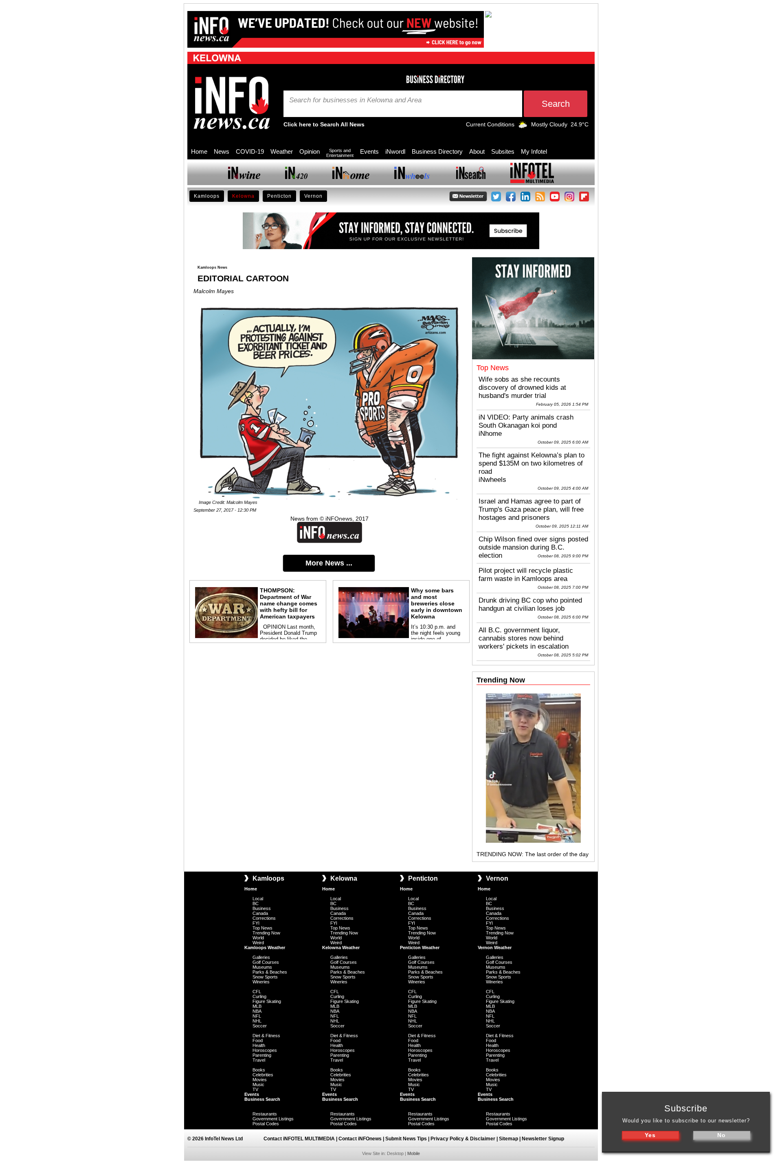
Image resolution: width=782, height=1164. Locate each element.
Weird (258, 942)
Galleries (261, 957)
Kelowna (243, 196)
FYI (256, 923)
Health (259, 1045)
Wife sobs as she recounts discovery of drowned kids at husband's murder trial (522, 387)
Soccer (260, 1025)
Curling (259, 996)
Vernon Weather (495, 947)
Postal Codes (266, 1123)
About (477, 151)
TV (255, 1089)
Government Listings (273, 1118)
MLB (257, 1006)
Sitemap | (510, 1139)
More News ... (328, 563)
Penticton (279, 196)
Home (199, 151)
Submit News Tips (406, 1139)
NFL (257, 1016)
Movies (260, 1079)
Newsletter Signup (543, 1139)
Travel (259, 1060)
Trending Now (266, 932)
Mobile (413, 1153)
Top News (262, 927)
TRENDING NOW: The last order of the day (533, 854)
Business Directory (437, 151)
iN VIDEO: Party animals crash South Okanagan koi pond (526, 421)
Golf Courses (266, 962)
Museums (262, 967)
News (221, 151)
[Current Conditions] (522, 126)
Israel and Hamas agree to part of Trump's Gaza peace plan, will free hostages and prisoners (531, 509)
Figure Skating (267, 1001)
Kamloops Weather (264, 947)
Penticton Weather (419, 947)
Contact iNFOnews (360, 1139)
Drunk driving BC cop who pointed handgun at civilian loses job (530, 604)
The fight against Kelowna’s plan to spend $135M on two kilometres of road (531, 463)
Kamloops (207, 196)
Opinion (309, 151)
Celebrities (263, 1074)
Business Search (262, 1099)
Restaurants (265, 1113)
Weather (281, 151)
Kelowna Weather (341, 947)
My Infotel (534, 151)
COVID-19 (250, 151)
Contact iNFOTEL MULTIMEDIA (299, 1139)
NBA (257, 1011)
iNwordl (395, 151)
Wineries (261, 981)
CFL (257, 991)
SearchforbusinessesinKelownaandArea (355, 100)
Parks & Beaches (270, 972)
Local (258, 898)
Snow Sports (265, 976)
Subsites (502, 151)
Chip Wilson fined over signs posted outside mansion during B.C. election (533, 547)
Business (262, 908)
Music (258, 1084)
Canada (260, 913)
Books (259, 1069)
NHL (257, 1020)
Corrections (264, 918)
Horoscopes (265, 1050)
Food (258, 1040)
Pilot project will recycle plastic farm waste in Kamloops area (526, 575)
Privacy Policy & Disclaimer (463, 1139)
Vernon (313, 196)
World (258, 937)
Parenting (262, 1055)
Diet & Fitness (266, 1035)
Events (369, 151)
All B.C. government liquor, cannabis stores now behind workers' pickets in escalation (524, 638)
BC (256, 903)
